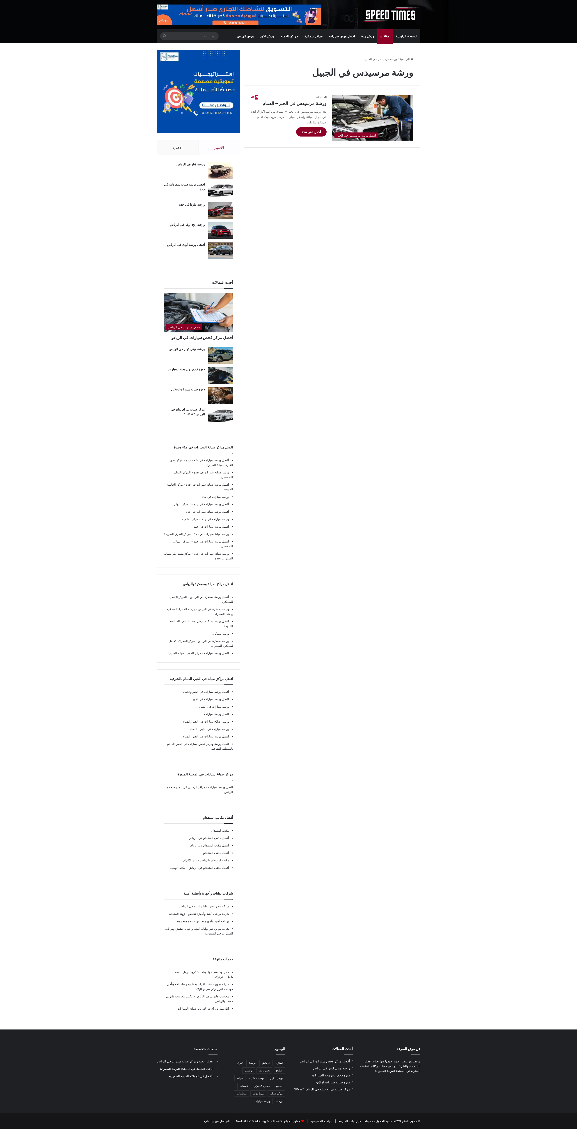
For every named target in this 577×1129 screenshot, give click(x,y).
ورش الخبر (267, 36)
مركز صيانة (276, 1093)
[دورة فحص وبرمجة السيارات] (220, 375)
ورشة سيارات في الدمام (214, 706)
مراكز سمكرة (314, 36)
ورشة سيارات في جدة (215, 496)
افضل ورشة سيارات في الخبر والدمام (206, 736)
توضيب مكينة (256, 1078)
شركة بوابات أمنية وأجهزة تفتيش (208, 914)
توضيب (249, 1070)
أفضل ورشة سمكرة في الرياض (209, 597)
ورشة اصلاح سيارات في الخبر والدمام (206, 721)
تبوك (240, 1062)
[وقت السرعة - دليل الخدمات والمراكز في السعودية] (391, 15)
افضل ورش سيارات (342, 36)
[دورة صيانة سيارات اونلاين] (220, 395)
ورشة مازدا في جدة (192, 204)
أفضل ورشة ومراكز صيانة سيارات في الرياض (185, 1061)
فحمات (244, 1085)
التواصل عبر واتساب (217, 1121)
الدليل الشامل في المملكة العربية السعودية (186, 1069)
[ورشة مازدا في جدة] (220, 210)
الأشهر (219, 147)
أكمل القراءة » (311, 132)
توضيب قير (276, 1078)
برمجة (252, 1062)
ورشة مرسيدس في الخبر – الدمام (295, 103)
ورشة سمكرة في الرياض (213, 609)
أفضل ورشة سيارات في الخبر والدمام (206, 691)
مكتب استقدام (220, 830)
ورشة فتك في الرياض (190, 164)
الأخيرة (178, 147)
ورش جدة (367, 36)
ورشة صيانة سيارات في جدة (211, 472)
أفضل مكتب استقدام (216, 853)
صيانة (240, 1078)
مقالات (384, 36)
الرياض (266, 1062)
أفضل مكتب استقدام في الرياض (209, 838)
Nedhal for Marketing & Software (258, 1121)
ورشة (279, 1101)
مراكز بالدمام (289, 36)
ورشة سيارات (262, 1101)
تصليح (279, 1070)
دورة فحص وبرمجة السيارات (186, 369)
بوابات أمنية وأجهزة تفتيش (212, 921)
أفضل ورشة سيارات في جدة (211, 504)
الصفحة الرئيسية (406, 36)
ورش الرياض (245, 36)
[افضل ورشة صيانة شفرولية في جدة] (220, 190)
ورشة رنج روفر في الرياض (187, 224)
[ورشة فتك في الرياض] (220, 170)
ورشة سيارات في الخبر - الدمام (209, 729)
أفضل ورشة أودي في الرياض (186, 244)
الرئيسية (405, 59)
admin (319, 97)
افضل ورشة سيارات (216, 653)
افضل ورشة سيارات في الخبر (210, 699)
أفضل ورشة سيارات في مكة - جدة (207, 460)
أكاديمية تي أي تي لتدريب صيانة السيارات (203, 1008)
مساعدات (258, 1093)
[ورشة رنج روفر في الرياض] (220, 230)
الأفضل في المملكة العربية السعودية (191, 1076)
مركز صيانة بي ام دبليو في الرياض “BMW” (322, 1089)
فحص (279, 1085)
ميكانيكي (241, 1093)
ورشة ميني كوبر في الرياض (187, 349)
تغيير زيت (264, 1070)
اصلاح (279, 1062)
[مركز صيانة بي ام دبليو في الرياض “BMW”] (220, 415)
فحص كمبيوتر (262, 1085)
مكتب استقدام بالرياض (214, 860)
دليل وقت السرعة (349, 1121)
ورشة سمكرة (220, 633)
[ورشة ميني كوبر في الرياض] (220, 355)
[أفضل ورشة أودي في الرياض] (220, 250)
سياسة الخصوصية (320, 1121)
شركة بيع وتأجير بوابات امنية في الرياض (204, 906)
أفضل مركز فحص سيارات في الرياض (201, 337)
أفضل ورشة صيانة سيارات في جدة (207, 484)
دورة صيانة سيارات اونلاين (188, 389)
